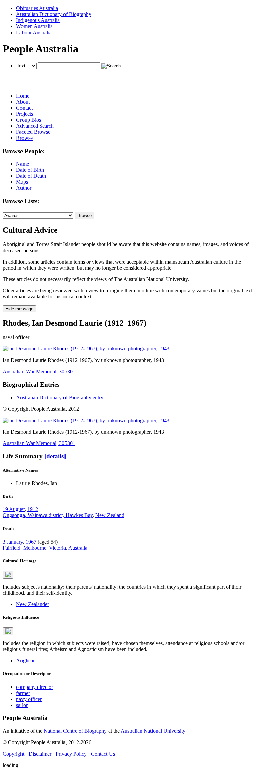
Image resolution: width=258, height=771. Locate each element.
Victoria (57, 548)
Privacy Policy (71, 754)
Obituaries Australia (37, 8)
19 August (14, 509)
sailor (22, 705)
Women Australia (34, 26)
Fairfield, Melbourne (24, 548)
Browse (24, 138)
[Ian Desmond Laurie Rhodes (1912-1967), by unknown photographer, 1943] (86, 348)
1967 (31, 542)
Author (23, 188)
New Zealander (32, 604)
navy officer (29, 699)
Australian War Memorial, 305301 (39, 371)
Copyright (13, 754)
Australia (77, 548)
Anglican (26, 660)
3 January (13, 542)
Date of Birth (30, 170)
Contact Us (103, 754)
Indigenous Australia (38, 20)
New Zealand (109, 515)
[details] (55, 456)
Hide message (19, 308)
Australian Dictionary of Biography (53, 14)
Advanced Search (35, 126)
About (23, 102)
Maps (22, 182)
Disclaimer (40, 754)
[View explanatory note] (8, 575)
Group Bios (28, 120)
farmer (23, 693)
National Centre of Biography (75, 731)
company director (34, 687)
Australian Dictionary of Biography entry (59, 397)
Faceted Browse (33, 132)
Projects (24, 114)
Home (22, 96)
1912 (32, 509)
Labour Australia (34, 32)
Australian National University (153, 731)
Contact (24, 108)
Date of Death (31, 176)
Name (22, 164)
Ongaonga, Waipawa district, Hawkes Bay (48, 515)
